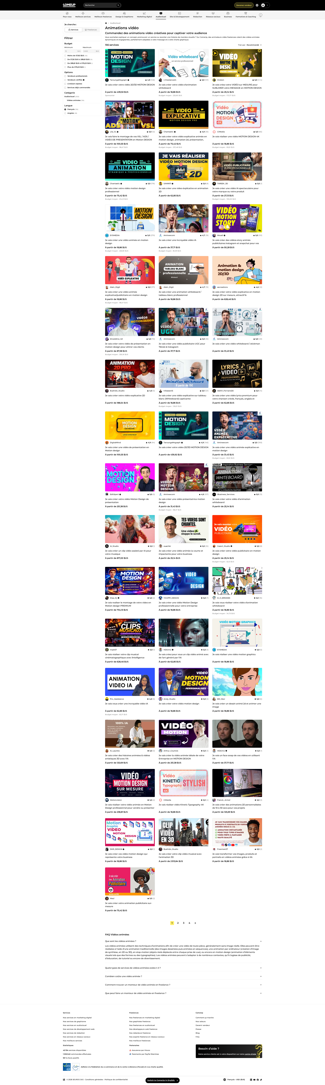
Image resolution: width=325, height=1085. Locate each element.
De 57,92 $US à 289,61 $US (79, 59)
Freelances (92, 30)
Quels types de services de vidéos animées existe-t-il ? (133, 968)
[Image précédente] (161, 62)
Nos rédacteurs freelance (140, 1033)
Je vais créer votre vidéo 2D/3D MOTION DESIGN (130, 85)
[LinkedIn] (251, 1079)
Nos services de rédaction (74, 1033)
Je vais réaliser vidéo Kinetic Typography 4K (181, 804)
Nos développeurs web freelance (143, 1029)
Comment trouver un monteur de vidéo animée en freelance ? (137, 984)
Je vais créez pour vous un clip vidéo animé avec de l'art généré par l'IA (184, 656)
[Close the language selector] (177, 1080)
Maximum (87, 47)
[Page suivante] (195, 923)
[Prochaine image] (205, 62)
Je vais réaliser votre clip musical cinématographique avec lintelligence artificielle (124, 657)
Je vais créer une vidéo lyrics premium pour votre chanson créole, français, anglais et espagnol (234, 398)
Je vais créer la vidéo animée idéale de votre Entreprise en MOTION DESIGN (181, 757)
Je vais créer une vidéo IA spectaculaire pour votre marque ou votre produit (235, 190)
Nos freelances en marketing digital (144, 1018)
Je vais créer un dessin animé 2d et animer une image (236, 705)
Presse (198, 1029)
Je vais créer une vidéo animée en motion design (126, 242)
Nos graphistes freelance (139, 1021)
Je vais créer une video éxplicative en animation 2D (183, 190)
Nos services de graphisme (74, 1021)
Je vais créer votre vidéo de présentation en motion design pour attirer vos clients (127, 345)
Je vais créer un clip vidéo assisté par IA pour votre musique (128, 552)
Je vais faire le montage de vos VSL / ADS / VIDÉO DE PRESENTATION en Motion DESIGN (128, 138)
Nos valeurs (201, 1021)
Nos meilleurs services (72, 1041)
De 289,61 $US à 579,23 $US (80, 63)
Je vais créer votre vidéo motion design (179, 703)
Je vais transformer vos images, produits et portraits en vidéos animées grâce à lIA (234, 855)
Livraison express (74, 84)
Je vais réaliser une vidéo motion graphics (234, 654)
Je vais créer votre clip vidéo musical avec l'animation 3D (180, 855)
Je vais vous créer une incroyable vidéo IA (126, 703)
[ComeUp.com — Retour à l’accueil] (69, 5)
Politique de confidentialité (116, 1079)
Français (72, 109)
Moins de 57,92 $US (77, 55)
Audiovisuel (115, 23)
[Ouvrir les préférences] (257, 5)
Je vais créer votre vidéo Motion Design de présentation (127, 501)
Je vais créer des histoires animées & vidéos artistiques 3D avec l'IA (127, 757)
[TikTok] (261, 1079)
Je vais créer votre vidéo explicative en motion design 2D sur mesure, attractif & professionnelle (236, 295)
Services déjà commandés (78, 87)
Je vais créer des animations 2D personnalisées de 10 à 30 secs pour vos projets (236, 806)
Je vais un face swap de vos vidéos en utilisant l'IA (236, 757)
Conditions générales (94, 1079)
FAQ (197, 1037)
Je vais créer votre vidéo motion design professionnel (125, 190)
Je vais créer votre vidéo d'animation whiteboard (178, 86)
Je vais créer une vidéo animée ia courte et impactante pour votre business (181, 552)
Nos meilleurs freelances (139, 1041)
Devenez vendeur (244, 5)
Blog (198, 1033)
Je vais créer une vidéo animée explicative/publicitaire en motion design (126, 293)
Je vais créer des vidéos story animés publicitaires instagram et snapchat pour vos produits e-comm (235, 243)
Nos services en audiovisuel (75, 1025)
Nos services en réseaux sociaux (76, 1037)
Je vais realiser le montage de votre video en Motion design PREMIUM (128, 604)
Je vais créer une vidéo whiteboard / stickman (236, 344)
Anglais (72, 113)
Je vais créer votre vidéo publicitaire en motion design (236, 552)
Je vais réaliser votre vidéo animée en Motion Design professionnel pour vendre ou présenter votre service (129, 807)
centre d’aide (250, 1054)
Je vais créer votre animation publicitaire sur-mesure (128, 905)
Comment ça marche (205, 1018)
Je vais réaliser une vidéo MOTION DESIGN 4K (235, 136)
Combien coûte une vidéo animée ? (123, 976)
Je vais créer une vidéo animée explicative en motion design (235, 449)
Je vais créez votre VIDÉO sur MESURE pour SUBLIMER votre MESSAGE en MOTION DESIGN (237, 86)
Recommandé (253, 45)
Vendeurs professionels (77, 76)
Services (74, 30)
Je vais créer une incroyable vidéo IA (177, 240)
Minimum (68, 47)
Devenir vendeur (203, 1025)
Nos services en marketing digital (77, 1018)
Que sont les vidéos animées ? (120, 941)
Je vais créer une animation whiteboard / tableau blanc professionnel (180, 293)
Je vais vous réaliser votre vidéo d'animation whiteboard (235, 604)
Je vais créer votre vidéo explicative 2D (125, 395)
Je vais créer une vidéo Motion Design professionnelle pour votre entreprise (178, 604)
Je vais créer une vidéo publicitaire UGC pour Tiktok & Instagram (182, 345)
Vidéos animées (74, 100)
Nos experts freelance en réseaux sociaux (146, 1037)
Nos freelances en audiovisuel (142, 1025)
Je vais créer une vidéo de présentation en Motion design (127, 449)
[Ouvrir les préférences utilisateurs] (267, 5)
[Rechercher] (118, 5)
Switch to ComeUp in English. (161, 1080)
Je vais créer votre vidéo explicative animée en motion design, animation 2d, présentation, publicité (183, 139)
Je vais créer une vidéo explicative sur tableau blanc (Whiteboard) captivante (182, 397)
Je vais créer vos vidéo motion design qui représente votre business (126, 855)
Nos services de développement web (78, 1029)
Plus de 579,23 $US (76, 67)
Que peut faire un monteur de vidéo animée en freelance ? (135, 993)
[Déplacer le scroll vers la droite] (260, 14)
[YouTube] (254, 1079)
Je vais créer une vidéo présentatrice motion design (182, 501)
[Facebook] (258, 1079)
